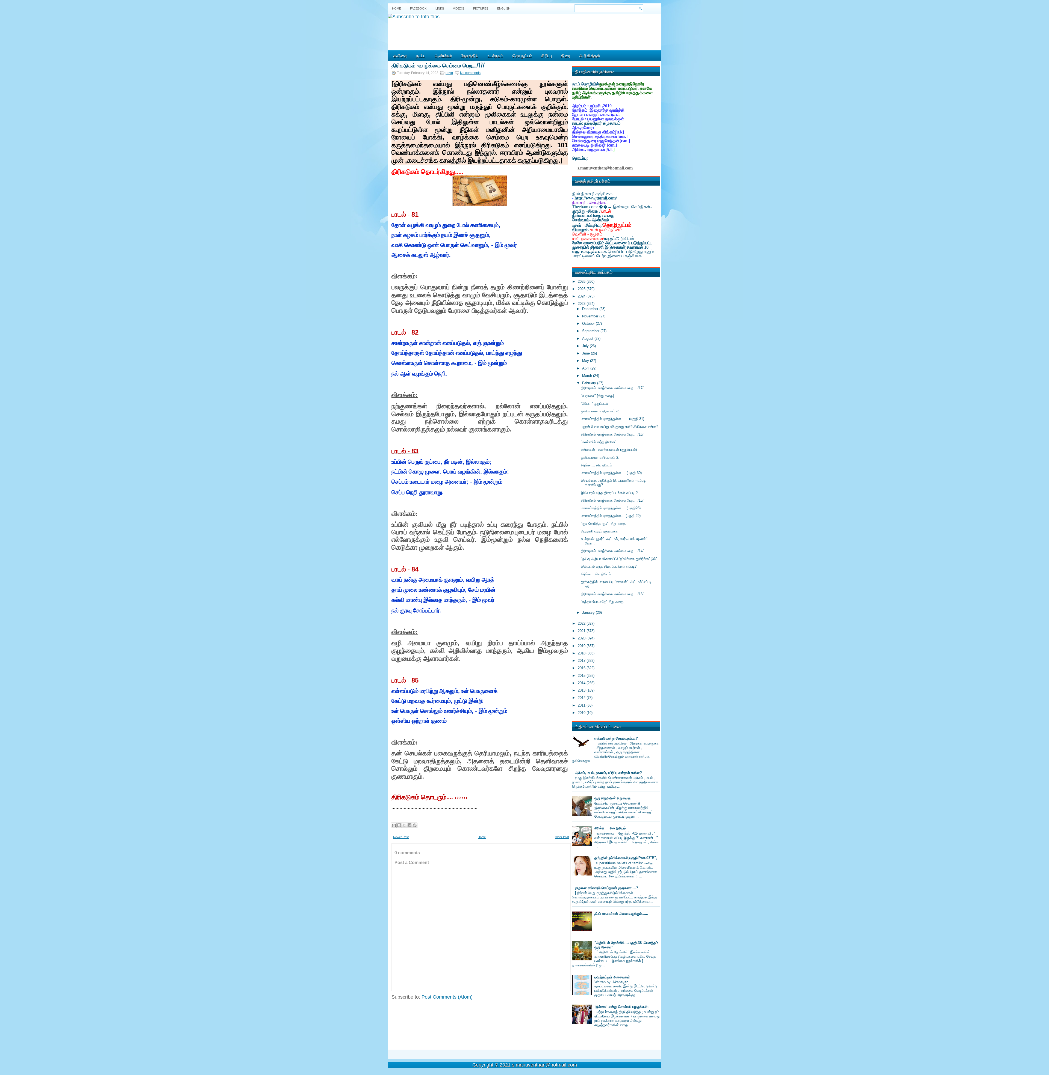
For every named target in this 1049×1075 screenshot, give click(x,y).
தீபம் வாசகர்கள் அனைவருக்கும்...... (621, 914)
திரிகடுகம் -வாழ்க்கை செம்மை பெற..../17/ (438, 65)
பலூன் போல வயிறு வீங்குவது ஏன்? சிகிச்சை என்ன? (619, 427)
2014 (582, 683)
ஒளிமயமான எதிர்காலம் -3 (600, 411)
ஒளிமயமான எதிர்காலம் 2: (600, 457)
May (586, 361)
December (590, 309)
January (589, 613)
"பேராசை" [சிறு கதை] (597, 396)
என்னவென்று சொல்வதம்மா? (616, 738)
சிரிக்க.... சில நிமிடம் (596, 465)
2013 (582, 690)
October (589, 323)
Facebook (418, 8)
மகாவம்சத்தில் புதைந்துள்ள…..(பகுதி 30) (611, 473)
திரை (565, 55)
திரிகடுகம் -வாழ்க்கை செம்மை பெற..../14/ (612, 551)
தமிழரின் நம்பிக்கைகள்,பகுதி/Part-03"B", (625, 858)
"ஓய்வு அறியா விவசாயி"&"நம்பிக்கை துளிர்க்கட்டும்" (619, 559)
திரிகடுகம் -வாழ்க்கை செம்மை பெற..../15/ (612, 500)
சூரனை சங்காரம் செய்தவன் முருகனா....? (606, 888)
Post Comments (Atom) (447, 997)
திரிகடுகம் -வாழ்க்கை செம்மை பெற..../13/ (612, 594)
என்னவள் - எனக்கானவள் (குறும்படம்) (609, 450)
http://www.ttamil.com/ (595, 198)
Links (439, 8)
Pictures (480, 8)
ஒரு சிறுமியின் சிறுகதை (612, 798)
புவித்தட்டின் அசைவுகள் (612, 977)
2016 (582, 668)
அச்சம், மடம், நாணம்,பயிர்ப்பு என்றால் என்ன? (608, 773)
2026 (582, 281)
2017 (582, 661)
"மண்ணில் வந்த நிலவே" (598, 442)
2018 (582, 653)
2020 (582, 638)
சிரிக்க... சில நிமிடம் (596, 574)
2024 (582, 296)
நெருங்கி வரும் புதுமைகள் (599, 531)
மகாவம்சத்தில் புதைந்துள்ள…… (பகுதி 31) (612, 419)
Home (396, 8)
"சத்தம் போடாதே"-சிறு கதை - (603, 602)
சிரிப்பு (546, 55)
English (503, 8)
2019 (582, 646)
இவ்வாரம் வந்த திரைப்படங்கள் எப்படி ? (609, 493)
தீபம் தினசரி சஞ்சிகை (592, 193)
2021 (582, 631)
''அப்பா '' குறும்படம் (594, 403)
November (590, 316)
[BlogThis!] (399, 825)
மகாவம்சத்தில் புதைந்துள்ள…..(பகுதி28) (611, 508)
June (586, 353)
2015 (582, 676)
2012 (582, 698)
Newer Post (401, 837)
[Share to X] (404, 825)
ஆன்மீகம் (443, 55)
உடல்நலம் (495, 55)
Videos (458, 8)
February (589, 383)
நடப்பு (421, 55)
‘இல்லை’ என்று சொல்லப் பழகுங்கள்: (621, 1007)
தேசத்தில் (470, 55)
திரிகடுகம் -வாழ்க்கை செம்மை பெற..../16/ (612, 434)
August (588, 339)
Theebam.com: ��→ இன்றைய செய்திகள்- (612, 206)
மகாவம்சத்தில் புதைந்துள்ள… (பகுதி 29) (611, 516)
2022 (582, 623)
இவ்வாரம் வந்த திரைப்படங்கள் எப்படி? (609, 566)
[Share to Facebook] (409, 825)
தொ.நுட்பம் (522, 55)
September (591, 331)
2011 (582, 705)
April (586, 368)
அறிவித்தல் (589, 55)
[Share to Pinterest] (414, 825)
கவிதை (400, 55)
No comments (470, 73)
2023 (582, 304)
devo (449, 73)
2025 (582, 289)
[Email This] (394, 825)
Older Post (562, 837)
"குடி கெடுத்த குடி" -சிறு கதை (603, 524)
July (586, 346)
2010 (582, 713)
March (587, 376)
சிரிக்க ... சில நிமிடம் (610, 828)
